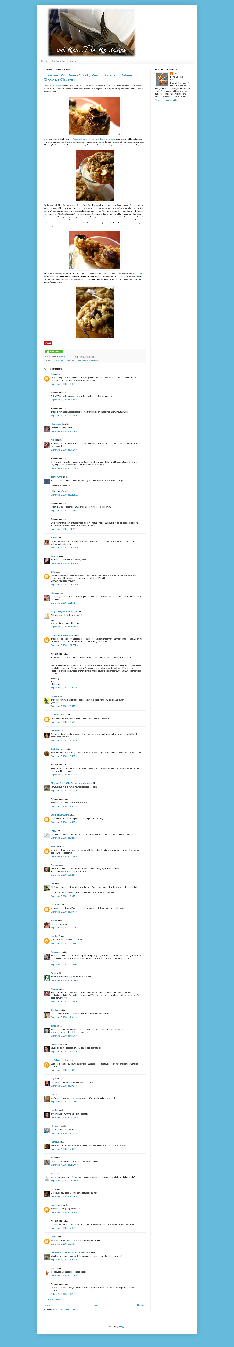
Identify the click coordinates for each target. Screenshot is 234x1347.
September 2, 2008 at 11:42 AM (64, 603)
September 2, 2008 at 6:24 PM (64, 875)
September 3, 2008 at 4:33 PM (64, 1070)
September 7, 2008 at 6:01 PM (64, 1260)
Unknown (55, 904)
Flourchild (55, 846)
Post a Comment (55, 1299)
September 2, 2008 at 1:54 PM (64, 706)
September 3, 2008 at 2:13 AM (64, 1001)
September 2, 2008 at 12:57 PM (64, 645)
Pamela (54, 1142)
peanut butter (76, 360)
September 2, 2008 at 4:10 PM (64, 790)
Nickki (54, 440)
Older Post (140, 1305)
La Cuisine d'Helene (60, 1060)
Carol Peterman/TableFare (63, 635)
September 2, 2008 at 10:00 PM (64, 928)
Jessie (54, 556)
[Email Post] (76, 356)
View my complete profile (166, 100)
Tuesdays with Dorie (107, 139)
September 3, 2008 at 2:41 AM (64, 1017)
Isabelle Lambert (58, 715)
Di (52, 1094)
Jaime (54, 1237)
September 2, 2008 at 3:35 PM (64, 740)
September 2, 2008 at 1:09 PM (64, 688)
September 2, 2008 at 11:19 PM (64, 980)
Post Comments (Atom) (65, 1310)
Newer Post (50, 1305)
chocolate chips (57, 360)
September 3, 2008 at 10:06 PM (64, 1102)
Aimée (54, 865)
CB (52, 572)
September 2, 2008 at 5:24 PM (64, 838)
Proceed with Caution (81, 139)
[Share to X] (87, 356)
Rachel (54, 920)
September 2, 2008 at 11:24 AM (64, 529)
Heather (54, 1110)
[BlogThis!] (84, 356)
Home (44, 61)
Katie (53, 1158)
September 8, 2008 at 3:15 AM (64, 1275)
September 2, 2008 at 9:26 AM (64, 431)
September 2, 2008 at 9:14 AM (64, 400)
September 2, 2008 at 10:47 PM (64, 965)
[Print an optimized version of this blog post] (54, 353)
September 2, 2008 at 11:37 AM (64, 563)
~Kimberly (55, 1126)
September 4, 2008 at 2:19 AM (64, 1133)
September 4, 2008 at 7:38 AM (64, 1149)
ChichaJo (55, 1010)
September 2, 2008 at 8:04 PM (64, 896)
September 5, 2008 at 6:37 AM (64, 1212)
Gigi (52, 1079)
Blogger (122, 1327)
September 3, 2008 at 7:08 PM (64, 1086)
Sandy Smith (56, 1044)
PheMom (55, 731)
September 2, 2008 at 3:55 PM (64, 775)
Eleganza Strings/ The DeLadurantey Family (70, 783)
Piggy (53, 831)
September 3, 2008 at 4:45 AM (64, 1036)
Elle (52, 883)
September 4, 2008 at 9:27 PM (64, 1196)
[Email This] (81, 356)
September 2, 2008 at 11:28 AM (64, 547)
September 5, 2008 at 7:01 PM (64, 1228)
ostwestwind (56, 477)
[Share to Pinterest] (93, 356)
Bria (53, 374)
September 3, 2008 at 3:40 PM (64, 1052)
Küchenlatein (66, 491)
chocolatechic (57, 424)
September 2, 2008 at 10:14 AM (64, 495)
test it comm (56, 1205)
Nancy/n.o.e (56, 952)
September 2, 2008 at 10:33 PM (64, 943)
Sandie (54, 538)
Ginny (53, 1189)
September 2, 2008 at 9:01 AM (64, 384)
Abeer (54, 1268)
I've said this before (57, 85)
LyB (175, 74)
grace (53, 1026)
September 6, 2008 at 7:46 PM (64, 1244)
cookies (67, 360)
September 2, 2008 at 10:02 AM (64, 468)
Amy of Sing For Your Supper (64, 611)
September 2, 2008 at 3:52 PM (64, 756)
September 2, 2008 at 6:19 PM (64, 856)
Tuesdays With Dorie (90, 360)
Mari (53, 1173)
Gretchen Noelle (58, 749)
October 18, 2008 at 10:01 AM (64, 1294)
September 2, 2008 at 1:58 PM (64, 722)
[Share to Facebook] (90, 356)
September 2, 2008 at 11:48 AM (64, 627)
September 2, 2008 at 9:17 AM (64, 415)
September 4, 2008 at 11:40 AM (64, 1181)
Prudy (53, 973)
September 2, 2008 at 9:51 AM (64, 450)
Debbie (54, 696)
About (73, 61)
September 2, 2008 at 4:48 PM (64, 806)
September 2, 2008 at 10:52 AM (64, 511)
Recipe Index (58, 61)
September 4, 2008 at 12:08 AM (64, 1117)
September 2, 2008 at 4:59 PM (64, 822)
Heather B (55, 936)
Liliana (54, 593)
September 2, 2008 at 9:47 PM (64, 912)
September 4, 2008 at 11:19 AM (64, 1165)
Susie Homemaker (59, 815)
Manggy (54, 989)
